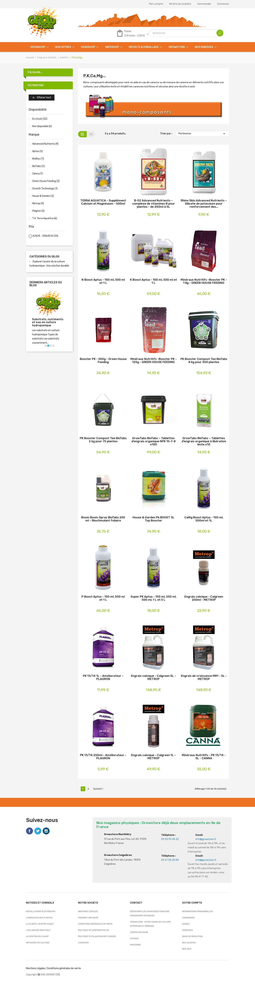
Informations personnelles (197, 911)
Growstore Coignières (118, 855)
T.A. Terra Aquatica (44, 218)
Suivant (98, 788)
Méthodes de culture (37, 942)
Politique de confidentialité (93, 930)
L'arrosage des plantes (39, 917)
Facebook (29, 830)
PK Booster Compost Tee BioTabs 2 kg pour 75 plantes (103, 440)
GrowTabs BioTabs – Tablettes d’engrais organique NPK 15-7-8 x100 (153, 441)
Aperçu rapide (108, 172)
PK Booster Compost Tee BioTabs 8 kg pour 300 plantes (203, 360)
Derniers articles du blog (45, 284)
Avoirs (185, 924)
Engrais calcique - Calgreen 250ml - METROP (203, 598)
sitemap (134, 938)
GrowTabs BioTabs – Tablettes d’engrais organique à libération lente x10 (204, 441)
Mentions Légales (35, 968)
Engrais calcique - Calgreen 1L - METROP (153, 756)
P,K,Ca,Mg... (35, 72)
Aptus (37, 151)
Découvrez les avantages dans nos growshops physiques (149, 913)
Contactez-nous (139, 932)
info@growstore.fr (206, 839)
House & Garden (43, 196)
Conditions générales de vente (95, 924)
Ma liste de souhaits (180, 4)
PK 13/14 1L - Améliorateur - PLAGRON (103, 677)
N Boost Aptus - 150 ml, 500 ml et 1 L (103, 281)
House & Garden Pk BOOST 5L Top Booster (153, 519)
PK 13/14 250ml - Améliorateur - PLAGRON (103, 756)
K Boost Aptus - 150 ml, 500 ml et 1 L (153, 281)
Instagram (46, 830)
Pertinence (202, 134)
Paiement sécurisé (88, 917)
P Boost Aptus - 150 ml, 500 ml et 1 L (103, 598)
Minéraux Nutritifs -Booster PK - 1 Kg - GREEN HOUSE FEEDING (204, 281)
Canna (37, 173)
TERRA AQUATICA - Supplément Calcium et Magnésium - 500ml (103, 202)
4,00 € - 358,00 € (45, 235)
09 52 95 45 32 (170, 839)
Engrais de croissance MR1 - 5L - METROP (204, 677)
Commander (204, 4)
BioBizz (38, 158)
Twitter (37, 830)
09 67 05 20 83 (170, 860)
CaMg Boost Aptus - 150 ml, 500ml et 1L (203, 519)
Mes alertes (189, 942)
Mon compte (156, 4)
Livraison (83, 942)
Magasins (135, 944)
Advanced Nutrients (45, 143)
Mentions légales (88, 911)
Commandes (188, 917)
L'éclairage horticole (38, 930)
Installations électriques (40, 911)
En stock (39, 118)
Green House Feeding (46, 181)
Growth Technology (45, 188)
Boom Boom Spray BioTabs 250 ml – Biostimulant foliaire (103, 519)
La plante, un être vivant (40, 924)
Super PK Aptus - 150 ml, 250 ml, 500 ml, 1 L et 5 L (153, 598)
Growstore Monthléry (117, 834)
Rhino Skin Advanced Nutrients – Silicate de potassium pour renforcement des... (204, 203)
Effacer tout (41, 97)
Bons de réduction (192, 936)
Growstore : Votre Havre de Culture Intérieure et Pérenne (150, 924)
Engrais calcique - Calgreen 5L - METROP (153, 677)
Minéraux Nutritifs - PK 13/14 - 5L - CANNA (204, 756)
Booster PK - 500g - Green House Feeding (103, 360)
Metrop (38, 203)
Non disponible (42, 126)
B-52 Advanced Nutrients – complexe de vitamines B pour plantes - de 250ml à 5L (153, 203)
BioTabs (38, 166)
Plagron (38, 210)
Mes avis (186, 949)
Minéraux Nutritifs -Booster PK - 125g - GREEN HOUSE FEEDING (153, 360)
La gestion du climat (37, 936)
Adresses (187, 930)
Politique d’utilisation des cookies (97, 936)
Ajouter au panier (97, 172)
